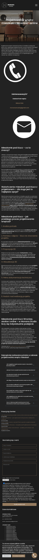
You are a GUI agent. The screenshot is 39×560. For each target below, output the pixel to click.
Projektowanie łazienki (11, 527)
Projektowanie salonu (11, 528)
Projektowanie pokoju (10, 531)
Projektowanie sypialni (11, 530)
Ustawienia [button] (6, 556)
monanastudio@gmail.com (19, 108)
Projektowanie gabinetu (11, 532)
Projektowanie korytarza (11, 535)
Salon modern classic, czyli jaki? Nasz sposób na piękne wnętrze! (18, 422)
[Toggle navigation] (36, 5)
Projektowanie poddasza (11, 534)
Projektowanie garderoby (11, 536)
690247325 (19, 103)
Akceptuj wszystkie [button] (18, 556)
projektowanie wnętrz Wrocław (18, 346)
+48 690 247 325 (8, 519)
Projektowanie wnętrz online (12, 539)
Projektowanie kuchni (11, 526)
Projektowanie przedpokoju (12, 538)
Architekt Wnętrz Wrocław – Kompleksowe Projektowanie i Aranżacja (19, 425)
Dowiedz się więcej (27, 552)
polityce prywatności (12, 501)
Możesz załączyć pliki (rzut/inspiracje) (10, 478)
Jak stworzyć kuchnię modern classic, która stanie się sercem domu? (19, 415)
